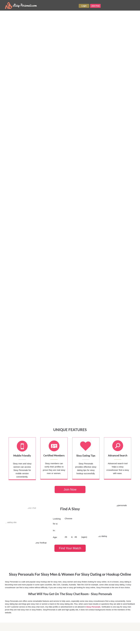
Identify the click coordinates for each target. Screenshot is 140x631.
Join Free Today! (70, 608)
